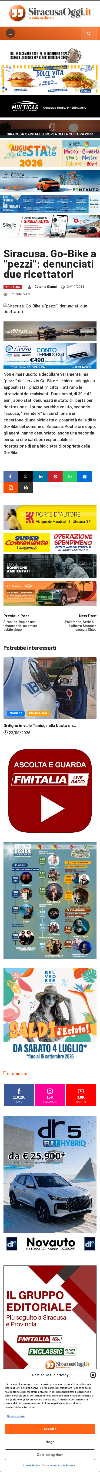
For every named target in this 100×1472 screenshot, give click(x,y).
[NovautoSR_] (50, 1185)
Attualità (13, 287)
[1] (50, 1334)
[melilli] (50, 900)
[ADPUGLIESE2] (50, 593)
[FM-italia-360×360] (50, 790)
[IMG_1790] (50, 180)
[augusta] (50, 153)
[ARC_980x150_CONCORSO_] (50, 54)
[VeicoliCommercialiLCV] (50, 105)
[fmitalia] (50, 203)
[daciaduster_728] (50, 330)
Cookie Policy (31, 1465)
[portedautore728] (50, 517)
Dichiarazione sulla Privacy (58, 1465)
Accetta (50, 1429)
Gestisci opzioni (50, 1455)
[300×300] (50, 1014)
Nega (50, 1442)
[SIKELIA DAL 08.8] (50, 226)
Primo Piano (40, 721)
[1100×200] (50, 128)
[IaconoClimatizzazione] (50, 355)
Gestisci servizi (16, 1416)
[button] (93, 1375)
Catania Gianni (45, 287)
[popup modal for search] (89, 33)
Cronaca (18, 721)
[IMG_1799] (50, 541)
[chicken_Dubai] (50, 78)
